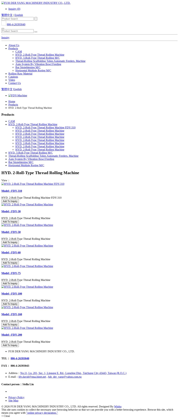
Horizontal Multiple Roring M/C (33, 70)
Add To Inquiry (10, 201)
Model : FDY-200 (11, 334)
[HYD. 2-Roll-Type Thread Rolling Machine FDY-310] (89, 184)
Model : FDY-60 (11, 252)
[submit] (35, 31)
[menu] (2, 28)
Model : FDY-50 (11, 232)
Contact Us (14, 83)
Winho (117, 406)
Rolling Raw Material (20, 73)
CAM (18, 51)
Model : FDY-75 (11, 273)
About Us (13, 45)
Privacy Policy (16, 397)
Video (11, 79)
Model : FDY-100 (11, 293)
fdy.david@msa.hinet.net (32, 376)
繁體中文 (7, 14)
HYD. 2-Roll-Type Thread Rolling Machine (39, 54)
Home (11, 101)
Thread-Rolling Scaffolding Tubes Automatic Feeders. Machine (50, 61)
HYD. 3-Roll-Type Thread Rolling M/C (37, 57)
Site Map (13, 400)
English (19, 14)
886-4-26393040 (16, 24)
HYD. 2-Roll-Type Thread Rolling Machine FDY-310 (45, 127)
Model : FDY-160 (11, 314)
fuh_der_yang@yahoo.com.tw (65, 376)
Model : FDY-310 (11, 190)
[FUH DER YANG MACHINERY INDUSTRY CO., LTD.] (35, 2)
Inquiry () (14, 8)
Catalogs (13, 76)
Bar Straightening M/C (28, 67)
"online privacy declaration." (42, 412)
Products (13, 48)
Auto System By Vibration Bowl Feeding (38, 64)
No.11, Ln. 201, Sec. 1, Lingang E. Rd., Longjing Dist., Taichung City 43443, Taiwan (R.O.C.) (73, 373)
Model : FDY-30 (11, 211)
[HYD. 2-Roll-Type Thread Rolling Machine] (89, 204)
